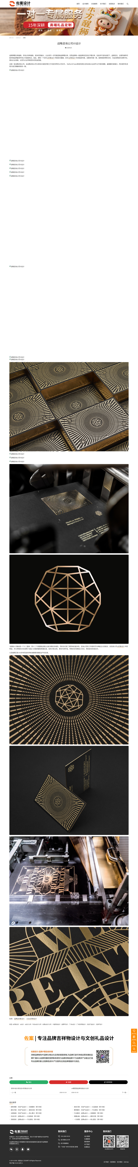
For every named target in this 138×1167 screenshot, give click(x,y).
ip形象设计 (50, 58)
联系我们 (121, 4)
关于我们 (103, 4)
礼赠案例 (87, 1139)
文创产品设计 (91, 1024)
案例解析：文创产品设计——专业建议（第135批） (90, 1110)
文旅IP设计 (99, 1024)
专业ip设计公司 (36, 1024)
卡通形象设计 (56, 1024)
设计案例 (85, 4)
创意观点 (112, 4)
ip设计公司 (28, 1024)
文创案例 (94, 4)
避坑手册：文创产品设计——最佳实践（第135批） (27, 1110)
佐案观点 (87, 1147)
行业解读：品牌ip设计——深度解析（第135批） (89, 1113)
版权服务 (87, 1141)
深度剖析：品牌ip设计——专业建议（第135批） (26, 1119)
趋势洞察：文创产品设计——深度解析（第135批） (27, 1107)
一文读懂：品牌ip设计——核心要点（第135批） (89, 1119)
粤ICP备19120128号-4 (16, 1163)
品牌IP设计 (64, 1024)
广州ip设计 (72, 1024)
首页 (78, 4)
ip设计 (22, 1024)
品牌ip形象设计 (19, 1019)
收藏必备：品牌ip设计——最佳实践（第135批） (89, 1116)
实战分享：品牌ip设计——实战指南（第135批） (26, 1116)
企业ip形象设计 (31, 1019)
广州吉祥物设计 (81, 1024)
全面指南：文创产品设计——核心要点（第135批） (27, 1113)
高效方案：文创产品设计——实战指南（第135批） (90, 1107)
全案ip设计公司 (46, 1024)
